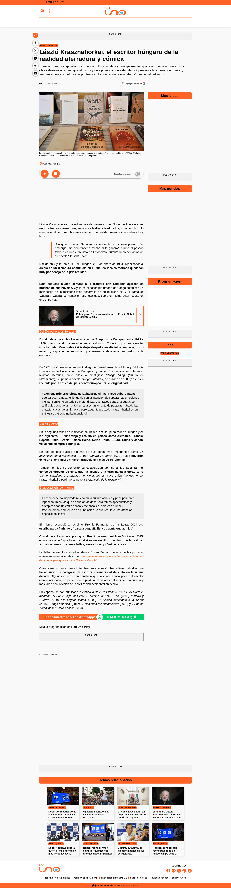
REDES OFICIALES (138, 878)
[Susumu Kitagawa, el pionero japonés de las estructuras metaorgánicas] (133, 832)
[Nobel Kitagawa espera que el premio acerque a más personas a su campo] (63, 832)
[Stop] (56, 174)
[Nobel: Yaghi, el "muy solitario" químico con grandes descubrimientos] (98, 832)
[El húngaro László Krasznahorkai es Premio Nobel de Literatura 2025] (168, 796)
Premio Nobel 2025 (170, 353)
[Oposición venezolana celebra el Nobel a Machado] (98, 796)
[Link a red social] (168, 871)
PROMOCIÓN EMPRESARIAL (114, 878)
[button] (42, 11)
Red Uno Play (80, 627)
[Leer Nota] (45, 174)
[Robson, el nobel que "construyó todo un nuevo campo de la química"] (168, 832)
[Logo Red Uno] (115, 11)
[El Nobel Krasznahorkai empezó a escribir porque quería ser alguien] (133, 796)
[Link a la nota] (140, 315)
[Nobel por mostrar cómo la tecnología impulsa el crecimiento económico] (63, 796)
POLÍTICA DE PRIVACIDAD (86, 878)
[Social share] (35, 35)
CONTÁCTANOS (179, 878)
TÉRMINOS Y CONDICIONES (57, 878)
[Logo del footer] (49, 868)
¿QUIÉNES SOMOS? (159, 878)
